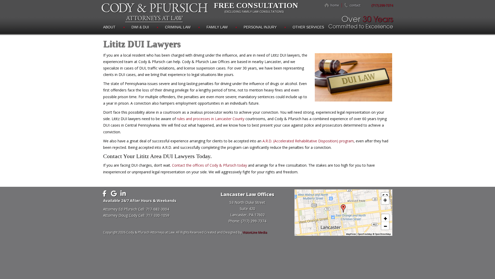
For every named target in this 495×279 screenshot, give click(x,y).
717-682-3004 (157, 209)
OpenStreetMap (383, 234)
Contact (355, 5)
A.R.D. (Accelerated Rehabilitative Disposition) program (308, 140)
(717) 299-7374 (382, 5)
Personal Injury (260, 27)
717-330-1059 (157, 215)
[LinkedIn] (123, 193)
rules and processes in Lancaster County (210, 118)
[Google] (114, 193)
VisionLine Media (255, 232)
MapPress (351, 234)
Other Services (308, 27)
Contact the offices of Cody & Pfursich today (209, 165)
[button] (343, 208)
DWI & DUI (140, 27)
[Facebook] (104, 193)
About (109, 27)
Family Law (217, 27)
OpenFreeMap (365, 234)
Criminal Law (178, 27)
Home (335, 5)
